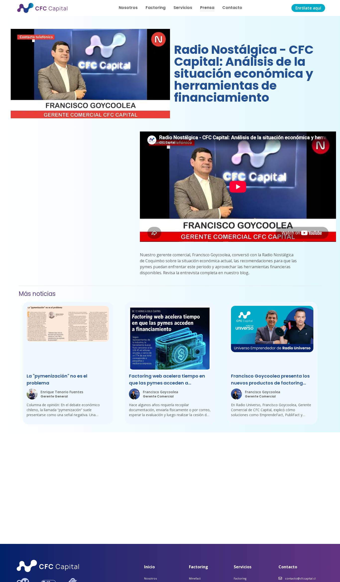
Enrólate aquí (308, 8)
